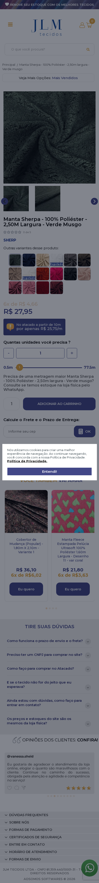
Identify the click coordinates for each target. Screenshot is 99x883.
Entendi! (49, 471)
